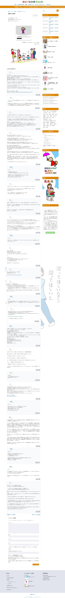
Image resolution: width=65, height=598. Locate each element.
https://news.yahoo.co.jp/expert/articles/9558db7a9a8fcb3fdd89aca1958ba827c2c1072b (19, 92)
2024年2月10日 (11, 467)
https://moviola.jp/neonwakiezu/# (11, 396)
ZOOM (44, 111)
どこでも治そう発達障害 (53, 111)
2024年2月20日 (11, 282)
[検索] (58, 11)
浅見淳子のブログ (31, 4)
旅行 (53, 117)
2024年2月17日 (11, 385)
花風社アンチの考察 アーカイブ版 (49, 145)
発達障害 (47, 122)
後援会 (44, 117)
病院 (44, 122)
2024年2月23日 (11, 270)
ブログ (49, 112)
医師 (50, 114)
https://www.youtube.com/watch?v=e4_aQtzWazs (15, 316)
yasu (10, 97)
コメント (10, 522)
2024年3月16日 (12, 98)
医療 (53, 114)
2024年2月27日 (12, 236)
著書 (48, 125)
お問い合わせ (49, 4)
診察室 (53, 125)
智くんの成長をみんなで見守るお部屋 (48, 97)
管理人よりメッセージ (46, 98)
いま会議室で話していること (31, 42)
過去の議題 (9, 583)
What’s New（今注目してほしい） (40, 4)
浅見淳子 (11, 235)
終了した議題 (46, 140)
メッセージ (53, 112)
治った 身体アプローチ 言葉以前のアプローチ (49, 120)
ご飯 (48, 111)
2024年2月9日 (11, 483)
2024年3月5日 (11, 133)
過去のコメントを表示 (11, 514)
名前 (9, 534)
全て (44, 133)
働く (47, 114)
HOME (15, 4)
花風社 (44, 125)
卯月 (56, 114)
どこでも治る (45, 112)
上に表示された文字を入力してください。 (15, 551)
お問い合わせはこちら (50, 232)
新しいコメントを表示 (36, 514)
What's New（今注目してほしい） (49, 135)
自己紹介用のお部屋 (21, 4)
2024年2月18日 (11, 350)
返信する (38, 164)
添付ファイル (10, 555)
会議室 (26, 4)
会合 (44, 114)
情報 (48, 117)
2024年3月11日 (11, 113)
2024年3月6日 (11, 168)
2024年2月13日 (11, 418)
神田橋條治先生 (52, 122)
